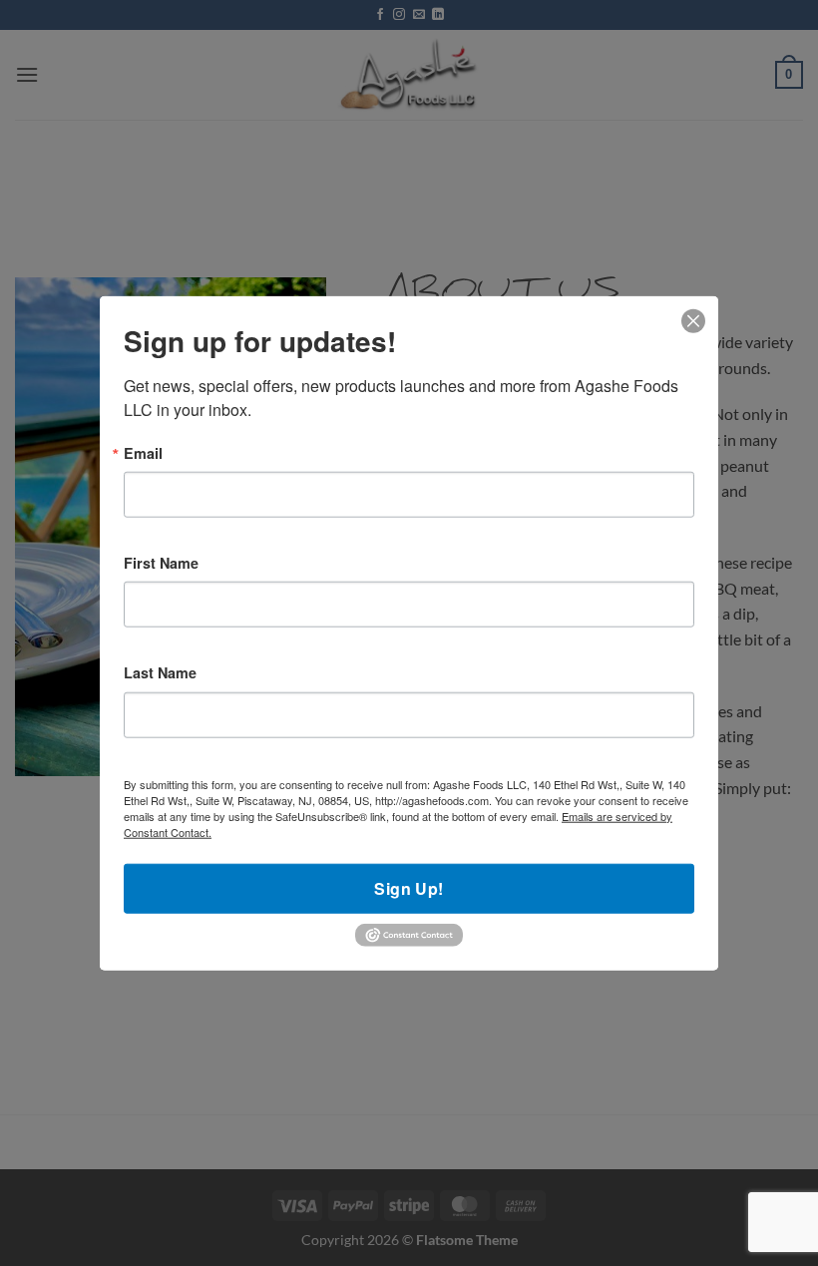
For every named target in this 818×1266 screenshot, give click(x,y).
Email (143, 452)
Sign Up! (409, 887)
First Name (161, 563)
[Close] (693, 320)
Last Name (160, 672)
